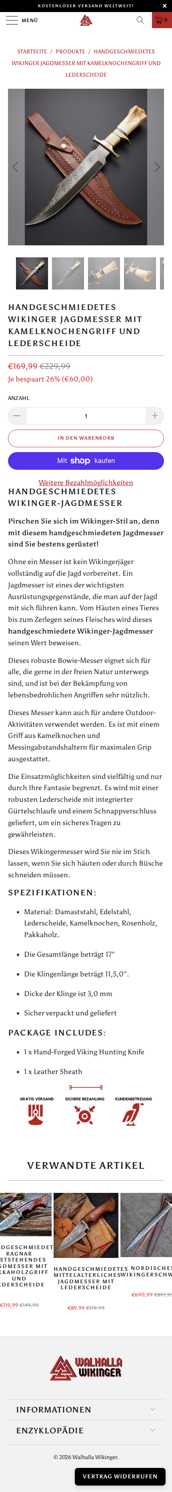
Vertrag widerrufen (120, 1476)
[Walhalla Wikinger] (86, 20)
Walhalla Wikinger (94, 1457)
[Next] (155, 167)
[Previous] (16, 167)
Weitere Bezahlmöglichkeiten (86, 482)
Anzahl (19, 398)
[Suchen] (143, 20)
